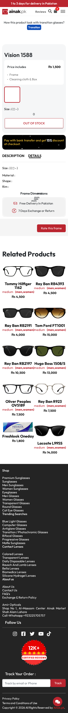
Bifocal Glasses (12, 536)
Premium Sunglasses (16, 478)
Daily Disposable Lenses (18, 561)
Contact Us (9, 590)
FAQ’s (6, 594)
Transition (34, 27)
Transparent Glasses (16, 503)
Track (58, 683)
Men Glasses (10, 496)
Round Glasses (12, 507)
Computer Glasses (14, 525)
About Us (8, 586)
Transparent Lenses (15, 557)
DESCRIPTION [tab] (13, 156)
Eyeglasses (9, 492)
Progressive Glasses (15, 539)
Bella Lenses (10, 568)
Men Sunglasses (12, 485)
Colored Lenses (12, 554)
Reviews (40, 11)
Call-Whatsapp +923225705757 (23, 615)
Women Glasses (13, 499)
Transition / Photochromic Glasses (25, 532)
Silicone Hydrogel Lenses (19, 575)
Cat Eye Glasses (13, 510)
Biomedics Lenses (14, 572)
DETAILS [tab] (34, 156)
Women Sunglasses (15, 489)
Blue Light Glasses (14, 521)
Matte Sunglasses (13, 543)
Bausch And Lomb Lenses (19, 565)
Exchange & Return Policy (19, 597)
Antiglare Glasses (14, 528)
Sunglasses (9, 481)
